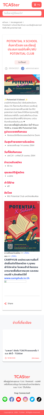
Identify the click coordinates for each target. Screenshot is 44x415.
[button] (37, 5)
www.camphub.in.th (16, 278)
